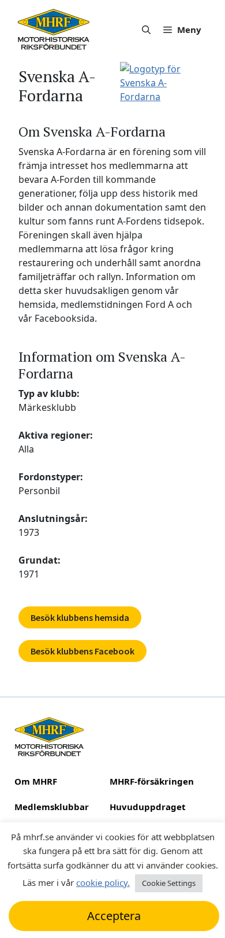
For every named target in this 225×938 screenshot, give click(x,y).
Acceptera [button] (114, 916)
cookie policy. (103, 882)
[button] (146, 29)
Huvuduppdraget (148, 806)
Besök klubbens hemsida (80, 617)
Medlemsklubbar (51, 806)
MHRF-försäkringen (152, 781)
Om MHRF (35, 781)
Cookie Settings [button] (169, 883)
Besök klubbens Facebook (82, 651)
